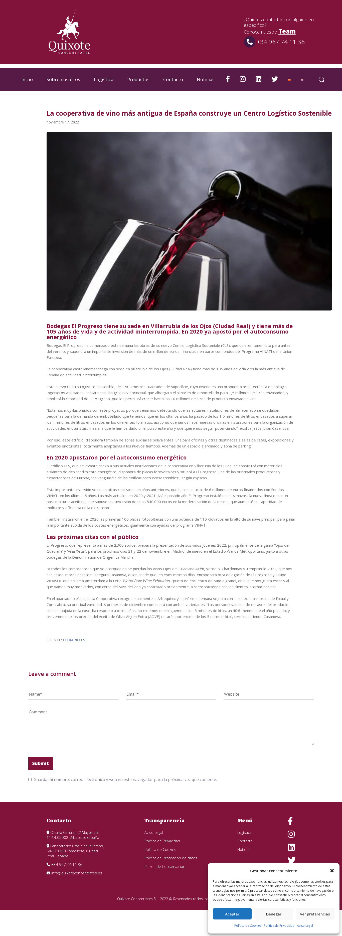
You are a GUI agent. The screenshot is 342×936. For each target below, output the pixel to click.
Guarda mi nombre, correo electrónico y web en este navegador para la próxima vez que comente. (125, 779)
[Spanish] (289, 79)
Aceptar (232, 913)
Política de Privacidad (279, 925)
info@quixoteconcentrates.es (76, 872)
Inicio (27, 79)
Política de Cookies (247, 925)
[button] (331, 870)
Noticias (206, 79)
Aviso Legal (305, 925)
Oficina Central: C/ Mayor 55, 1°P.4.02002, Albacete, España (73, 835)
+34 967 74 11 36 (280, 42)
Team (287, 31)
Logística (103, 79)
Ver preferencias (315, 913)
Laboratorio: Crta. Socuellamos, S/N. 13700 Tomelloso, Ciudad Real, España (75, 850)
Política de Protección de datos (170, 857)
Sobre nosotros (63, 79)
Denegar (273, 913)
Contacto (173, 79)
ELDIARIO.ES (74, 639)
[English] (302, 79)
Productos (138, 79)
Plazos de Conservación (164, 866)
